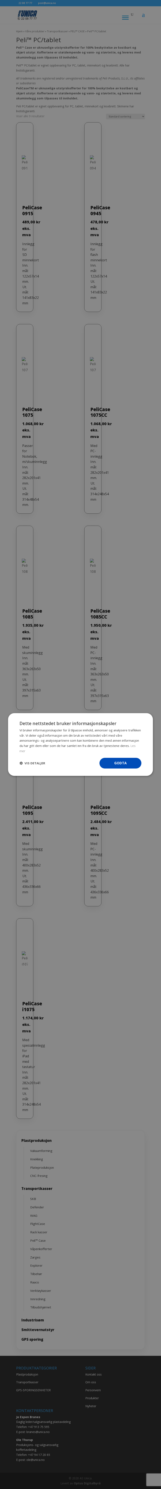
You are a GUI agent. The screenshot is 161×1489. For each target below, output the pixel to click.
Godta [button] (120, 763)
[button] (32, 763)
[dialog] (80, 744)
